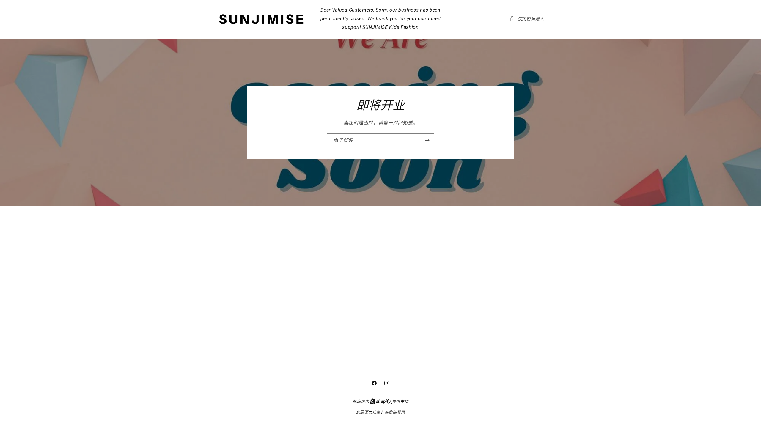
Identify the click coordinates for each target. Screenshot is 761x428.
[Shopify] (381, 401)
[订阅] (427, 140)
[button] (527, 19)
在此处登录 (395, 412)
